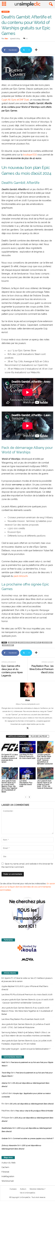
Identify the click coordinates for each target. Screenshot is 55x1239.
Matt (3, 1062)
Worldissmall (8, 1181)
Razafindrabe (7, 1128)
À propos (13, 1189)
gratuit (37, 642)
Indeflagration (8, 1176)
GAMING (5, 11)
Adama (4, 1083)
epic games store (25, 642)
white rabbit (8, 645)
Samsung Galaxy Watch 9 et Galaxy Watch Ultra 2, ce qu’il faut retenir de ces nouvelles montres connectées (26, 1034)
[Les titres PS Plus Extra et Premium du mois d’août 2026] (27, 747)
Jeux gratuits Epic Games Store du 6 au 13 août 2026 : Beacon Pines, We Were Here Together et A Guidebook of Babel (9, 786)
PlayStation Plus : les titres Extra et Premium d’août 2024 (41, 669)
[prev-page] (25, 797)
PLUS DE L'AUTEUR (39, 736)
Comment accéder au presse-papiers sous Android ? (33, 1138)
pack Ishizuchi (21, 576)
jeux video (47, 642)
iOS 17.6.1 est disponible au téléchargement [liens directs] (31, 1104)
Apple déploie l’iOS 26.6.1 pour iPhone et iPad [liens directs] (25, 988)
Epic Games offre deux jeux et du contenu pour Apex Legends (12, 671)
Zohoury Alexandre (9, 1145)
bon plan (12, 642)
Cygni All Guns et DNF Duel (15, 99)
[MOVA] (27, 959)
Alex (6, 39)
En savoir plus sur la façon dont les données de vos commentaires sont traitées (27, 886)
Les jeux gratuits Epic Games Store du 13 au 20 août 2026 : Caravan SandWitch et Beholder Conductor (45, 759)
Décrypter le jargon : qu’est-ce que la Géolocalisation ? (26, 1049)
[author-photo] (27, 690)
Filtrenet (5, 1172)
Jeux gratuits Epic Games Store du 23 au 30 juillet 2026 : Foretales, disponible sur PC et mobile (27, 1042)
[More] (36, 50)
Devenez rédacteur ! (38, 1189)
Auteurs (23, 1189)
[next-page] (29, 797)
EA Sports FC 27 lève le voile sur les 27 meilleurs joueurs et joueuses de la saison (10, 758)
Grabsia (4, 1138)
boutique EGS (30, 154)
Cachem (5, 1167)
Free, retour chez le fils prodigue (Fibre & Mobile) (34, 1111)
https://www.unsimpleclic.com (27, 704)
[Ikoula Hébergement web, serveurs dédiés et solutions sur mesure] (27, 948)
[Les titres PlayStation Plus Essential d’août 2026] (27, 773)
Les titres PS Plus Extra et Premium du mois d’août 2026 (27, 756)
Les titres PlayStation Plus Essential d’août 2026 (25, 783)
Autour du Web (8, 1163)
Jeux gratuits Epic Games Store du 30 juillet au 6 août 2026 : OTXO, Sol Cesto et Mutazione (44, 784)
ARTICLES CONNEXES (17, 736)
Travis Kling (6, 1073)
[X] (27, 728)
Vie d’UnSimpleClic (27, 1193)
